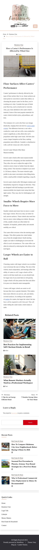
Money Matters (6, 518)
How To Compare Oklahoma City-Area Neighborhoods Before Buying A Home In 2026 (24, 447)
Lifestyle (4, 514)
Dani (6, 386)
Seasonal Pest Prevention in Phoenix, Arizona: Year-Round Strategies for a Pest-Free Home (24, 464)
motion (7, 299)
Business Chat (18, 45)
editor (6, 350)
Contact (4, 525)
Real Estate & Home (17, 441)
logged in (14, 413)
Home (3, 503)
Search (30, 422)
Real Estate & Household (10, 522)
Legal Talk (5, 510)
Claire (19, 54)
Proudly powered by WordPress (13, 542)
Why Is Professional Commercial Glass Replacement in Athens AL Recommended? (24, 480)
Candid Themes (22, 545)
